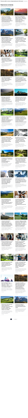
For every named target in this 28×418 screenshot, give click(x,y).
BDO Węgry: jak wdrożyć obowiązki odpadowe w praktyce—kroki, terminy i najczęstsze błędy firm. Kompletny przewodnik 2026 (6, 99)
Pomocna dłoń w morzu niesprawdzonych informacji (12, 1)
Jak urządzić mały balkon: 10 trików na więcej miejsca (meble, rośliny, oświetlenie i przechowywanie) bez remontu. (6, 79)
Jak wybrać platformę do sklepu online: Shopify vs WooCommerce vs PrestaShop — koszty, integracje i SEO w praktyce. (6, 60)
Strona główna (25, 1)
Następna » (15, 319)
